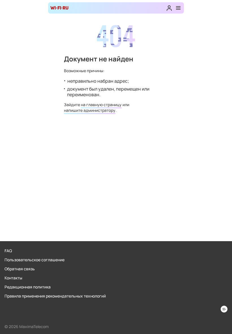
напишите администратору (89, 110)
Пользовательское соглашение (35, 259)
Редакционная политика (28, 287)
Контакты (13, 278)
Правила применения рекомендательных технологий (55, 296)
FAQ (8, 250)
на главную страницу (101, 104)
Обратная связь (20, 268)
